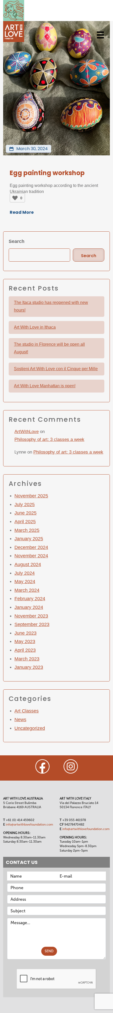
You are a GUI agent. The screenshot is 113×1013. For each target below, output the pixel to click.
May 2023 (24, 641)
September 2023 (31, 624)
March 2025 (26, 530)
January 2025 (28, 538)
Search (16, 241)
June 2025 (25, 513)
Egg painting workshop (47, 173)
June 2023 (25, 633)
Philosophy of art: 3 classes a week (49, 439)
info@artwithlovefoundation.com (29, 824)
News (20, 719)
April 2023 (25, 650)
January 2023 (28, 667)
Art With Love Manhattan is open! (44, 386)
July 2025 (24, 504)
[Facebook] (43, 766)
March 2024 (26, 590)
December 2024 (31, 547)
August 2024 (27, 564)
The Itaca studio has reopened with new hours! (51, 306)
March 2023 (26, 658)
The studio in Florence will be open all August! (49, 348)
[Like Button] (15, 198)
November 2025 (31, 495)
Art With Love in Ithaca (35, 327)
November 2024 (31, 555)
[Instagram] (71, 766)
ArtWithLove (26, 431)
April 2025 (25, 521)
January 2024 (28, 607)
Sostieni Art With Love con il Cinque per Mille (56, 368)
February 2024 (29, 598)
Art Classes (26, 711)
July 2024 (24, 573)
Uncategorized (29, 728)
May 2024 (24, 581)
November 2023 (31, 616)
